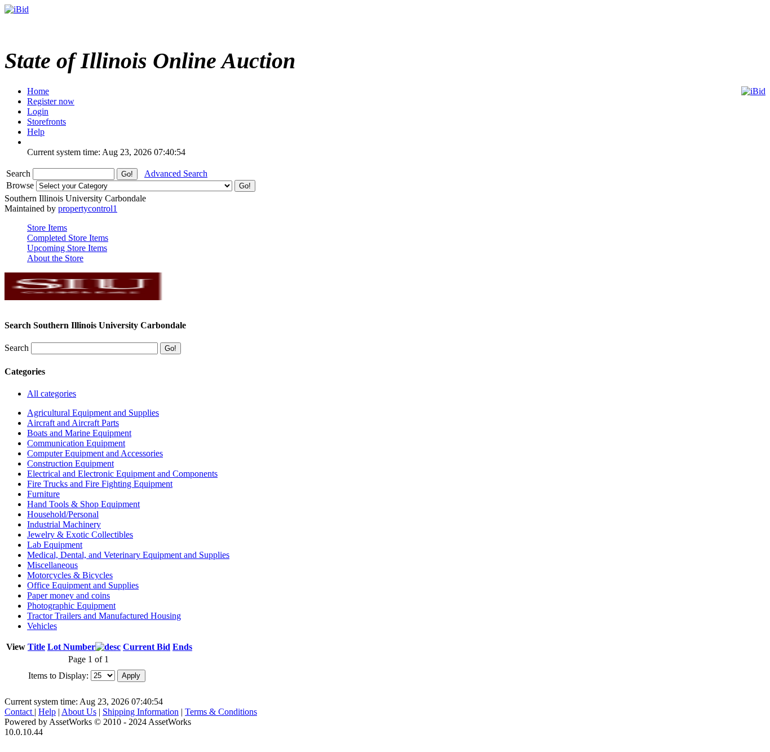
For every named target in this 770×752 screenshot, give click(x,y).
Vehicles (42, 626)
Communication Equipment (76, 443)
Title (36, 647)
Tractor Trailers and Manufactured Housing (104, 616)
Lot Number (71, 647)
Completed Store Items (67, 238)
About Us (78, 711)
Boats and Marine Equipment (79, 433)
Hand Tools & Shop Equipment (83, 504)
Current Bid (146, 647)
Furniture (43, 494)
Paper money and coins (68, 595)
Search (19, 173)
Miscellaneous (52, 565)
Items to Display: (58, 675)
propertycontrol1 (87, 208)
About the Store (55, 258)
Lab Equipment (54, 544)
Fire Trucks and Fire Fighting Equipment (99, 484)
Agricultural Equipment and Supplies (93, 412)
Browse (21, 185)
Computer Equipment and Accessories (95, 453)
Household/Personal (63, 514)
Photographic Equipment (71, 605)
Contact (19, 711)
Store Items (47, 227)
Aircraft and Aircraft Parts (73, 423)
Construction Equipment (70, 463)
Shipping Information (141, 711)
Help (47, 711)
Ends (182, 647)
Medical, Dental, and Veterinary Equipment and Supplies (128, 555)
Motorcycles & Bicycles (70, 575)
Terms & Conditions (221, 711)
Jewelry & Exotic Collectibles (80, 534)
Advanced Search (175, 173)
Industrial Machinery (64, 524)
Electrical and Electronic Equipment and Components (122, 473)
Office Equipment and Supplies (83, 585)
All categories (51, 393)
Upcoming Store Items (67, 248)
